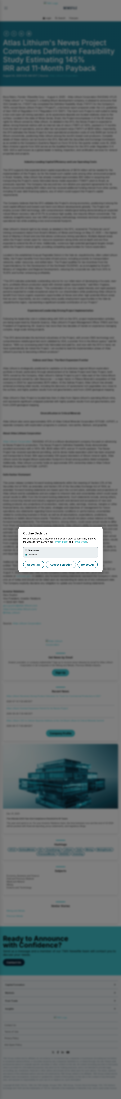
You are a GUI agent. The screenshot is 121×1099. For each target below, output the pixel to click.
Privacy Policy (61, 542)
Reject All (87, 564)
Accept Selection (61, 564)
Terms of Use (80, 542)
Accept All (33, 564)
